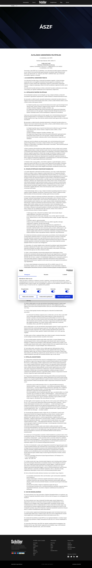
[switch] (39, 291)
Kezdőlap (12, 5)
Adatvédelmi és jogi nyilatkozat (16, 564)
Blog (61, 2)
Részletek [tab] (46, 274)
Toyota (52, 547)
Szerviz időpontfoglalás (71, 547)
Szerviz (33, 2)
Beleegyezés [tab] (27, 274)
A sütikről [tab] (65, 274)
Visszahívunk (70, 544)
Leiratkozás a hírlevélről (76, 564)
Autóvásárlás (26, 2)
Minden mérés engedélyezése (64, 296)
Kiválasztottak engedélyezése (46, 296)
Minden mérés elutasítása (28, 296)
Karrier (67, 2)
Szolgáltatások (53, 2)
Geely (52, 544)
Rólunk (34, 553)
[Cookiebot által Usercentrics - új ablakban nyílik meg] (67, 270)
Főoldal (42, 2)
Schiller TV (35, 550)
